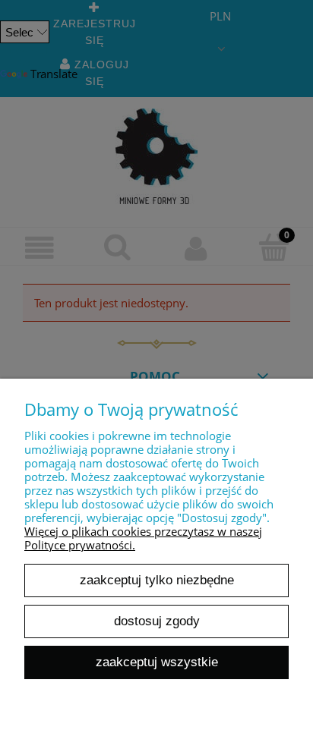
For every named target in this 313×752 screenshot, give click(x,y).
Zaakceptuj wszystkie (157, 661)
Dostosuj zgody (157, 620)
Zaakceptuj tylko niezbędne (157, 579)
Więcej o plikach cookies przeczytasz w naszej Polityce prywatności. (143, 538)
